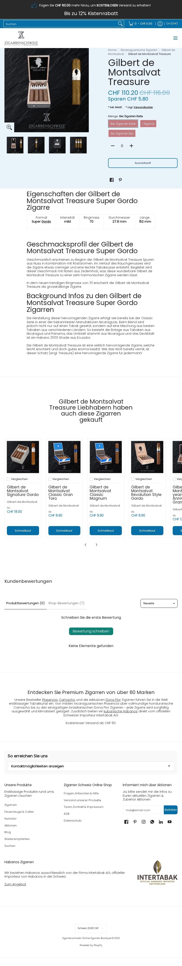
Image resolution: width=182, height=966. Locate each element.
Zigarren (10, 805)
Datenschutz (72, 820)
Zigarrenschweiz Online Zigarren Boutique (86, 938)
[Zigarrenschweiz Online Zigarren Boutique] (21, 38)
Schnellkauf (23, 531)
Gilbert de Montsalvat (22, 502)
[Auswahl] (131, 146)
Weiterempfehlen (17, 839)
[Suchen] (120, 23)
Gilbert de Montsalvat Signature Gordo (23, 490)
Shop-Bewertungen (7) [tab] (66, 603)
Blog (7, 832)
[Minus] (112, 146)
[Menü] (175, 38)
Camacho (67, 700)
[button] (112, 179)
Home (112, 50)
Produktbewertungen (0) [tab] (25, 603)
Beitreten (171, 810)
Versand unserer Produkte (82, 800)
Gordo (46, 221)
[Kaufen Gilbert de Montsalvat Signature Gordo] (23, 457)
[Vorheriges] (7, 90)
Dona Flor (113, 700)
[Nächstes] (86, 90)
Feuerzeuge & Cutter (19, 812)
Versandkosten (143, 107)
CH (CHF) (172, 23)
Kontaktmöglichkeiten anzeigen (37, 766)
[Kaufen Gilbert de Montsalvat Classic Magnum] (106, 457)
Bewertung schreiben (91, 631)
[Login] (160, 23)
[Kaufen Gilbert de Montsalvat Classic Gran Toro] (64, 457)
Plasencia (49, 700)
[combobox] (60, 23)
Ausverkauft (143, 163)
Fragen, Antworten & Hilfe (81, 793)
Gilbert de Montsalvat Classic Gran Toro (60, 492)
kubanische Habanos (121, 711)
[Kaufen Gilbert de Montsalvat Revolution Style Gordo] (147, 457)
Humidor (10, 818)
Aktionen (10, 825)
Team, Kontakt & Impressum (83, 807)
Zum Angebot (15, 884)
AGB (66, 814)
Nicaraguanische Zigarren (139, 50)
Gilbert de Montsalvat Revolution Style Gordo (146, 492)
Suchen (9, 846)
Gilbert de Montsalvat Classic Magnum (100, 492)
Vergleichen (19, 479)
